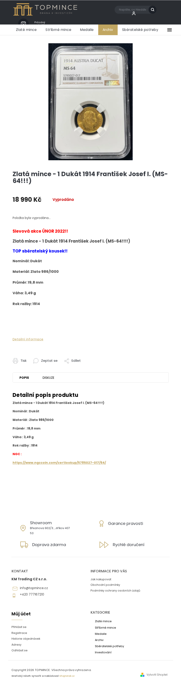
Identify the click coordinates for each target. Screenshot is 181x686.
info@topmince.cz (34, 588)
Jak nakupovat (100, 579)
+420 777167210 (32, 594)
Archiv (99, 640)
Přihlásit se (18, 627)
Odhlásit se (19, 650)
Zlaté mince (103, 621)
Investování (103, 652)
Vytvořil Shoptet (157, 675)
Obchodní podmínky (105, 585)
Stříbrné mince (105, 627)
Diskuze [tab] (48, 377)
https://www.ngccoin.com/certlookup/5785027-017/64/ (59, 462)
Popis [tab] (24, 377)
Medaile (101, 633)
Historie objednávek (25, 639)
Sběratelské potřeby (109, 646)
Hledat (154, 10)
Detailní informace (28, 339)
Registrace (19, 633)
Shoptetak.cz (67, 676)
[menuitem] (26, 29)
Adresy (16, 644)
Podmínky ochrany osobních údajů (115, 590)
